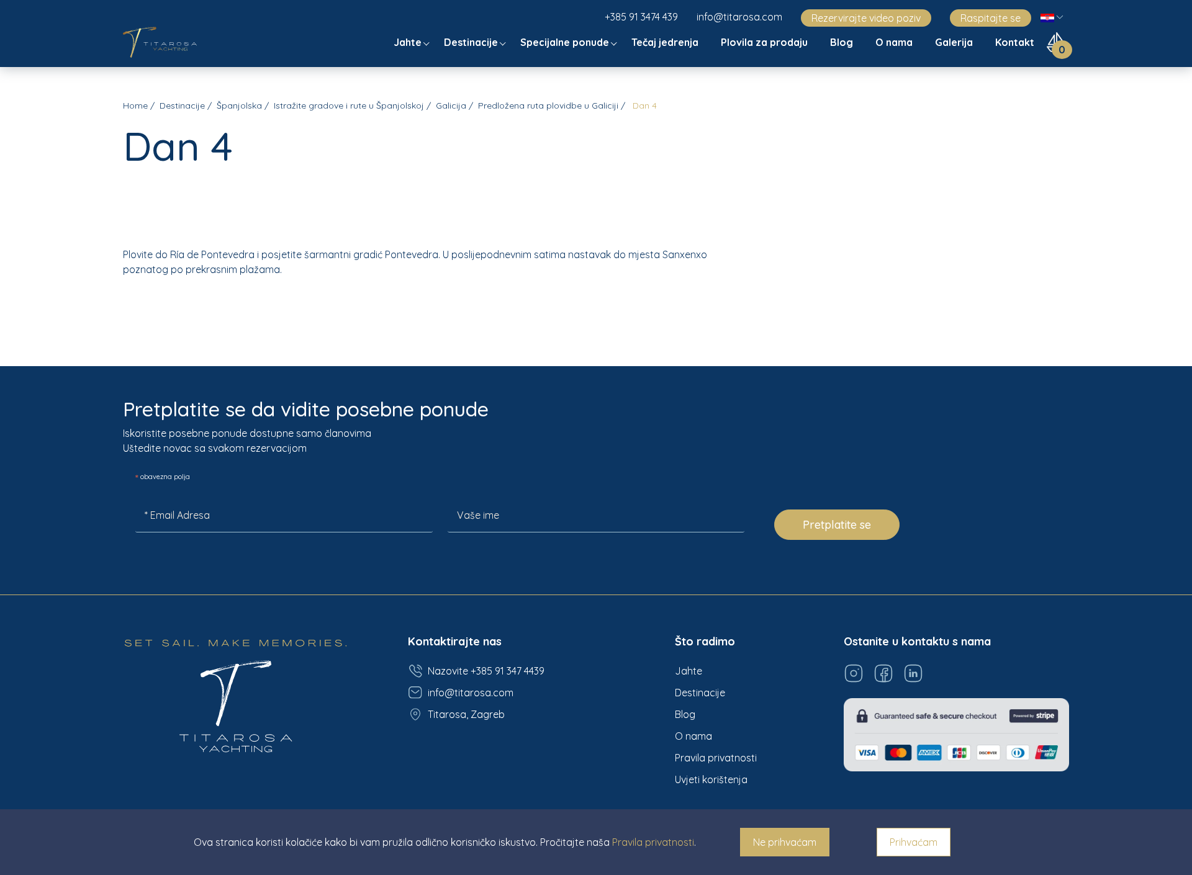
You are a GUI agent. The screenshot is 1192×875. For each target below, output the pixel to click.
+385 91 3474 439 (641, 17)
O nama (895, 42)
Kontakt (1016, 42)
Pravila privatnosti (716, 758)
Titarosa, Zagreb (466, 714)
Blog (843, 42)
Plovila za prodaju (765, 42)
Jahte (409, 42)
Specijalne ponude (566, 42)
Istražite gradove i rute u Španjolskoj (349, 105)
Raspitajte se (990, 18)
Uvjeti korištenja (711, 779)
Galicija (451, 105)
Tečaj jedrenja (666, 42)
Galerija (955, 42)
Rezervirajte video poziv (866, 18)
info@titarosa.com (739, 17)
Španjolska (239, 105)
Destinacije (472, 42)
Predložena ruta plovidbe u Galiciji (548, 105)
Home (135, 105)
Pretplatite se (837, 525)
